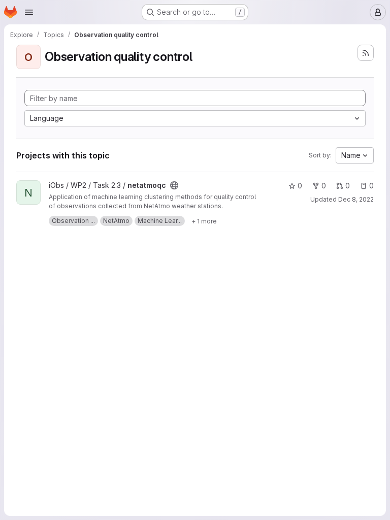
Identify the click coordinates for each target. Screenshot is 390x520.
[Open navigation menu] (29, 12)
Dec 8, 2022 (356, 199)
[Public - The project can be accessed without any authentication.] (174, 185)
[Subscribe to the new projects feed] (366, 53)
